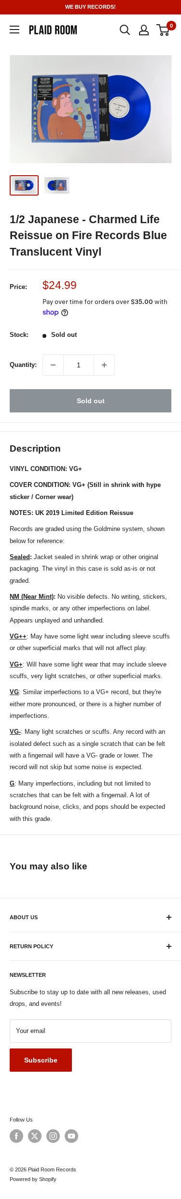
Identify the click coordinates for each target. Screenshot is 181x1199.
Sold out (91, 401)
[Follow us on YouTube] (71, 1136)
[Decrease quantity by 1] (53, 365)
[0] (163, 30)
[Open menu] (14, 29)
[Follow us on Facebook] (16, 1136)
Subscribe (40, 1060)
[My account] (144, 30)
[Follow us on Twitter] (35, 1136)
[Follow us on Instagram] (53, 1136)
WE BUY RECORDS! (90, 7)
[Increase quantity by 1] (104, 365)
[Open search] (125, 30)
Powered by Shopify (33, 1179)
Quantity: (23, 364)
